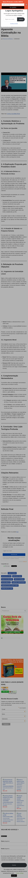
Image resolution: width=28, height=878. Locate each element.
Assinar (21, 19)
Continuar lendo (14, 23)
